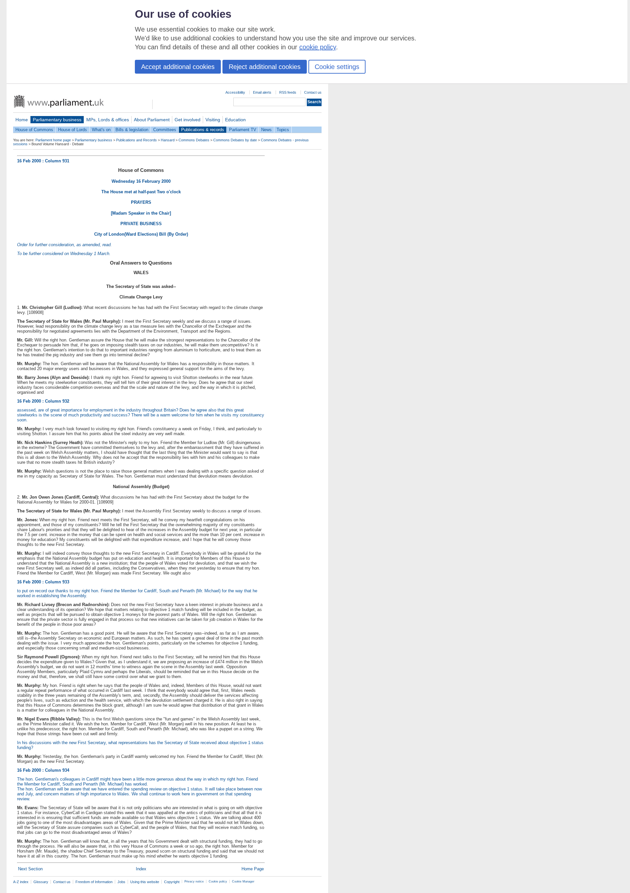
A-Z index (21, 882)
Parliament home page (53, 140)
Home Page (253, 868)
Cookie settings (337, 66)
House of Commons (34, 129)
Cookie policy (218, 881)
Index (141, 868)
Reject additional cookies (265, 66)
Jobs (121, 882)
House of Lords (72, 129)
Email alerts (262, 92)
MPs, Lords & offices (107, 119)
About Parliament (152, 119)
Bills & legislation (132, 129)
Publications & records (202, 129)
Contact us (313, 92)
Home (21, 119)
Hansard (168, 140)
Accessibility (235, 92)
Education (235, 119)
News (266, 129)
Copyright (171, 882)
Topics (283, 129)
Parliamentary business (57, 119)
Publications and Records (136, 140)
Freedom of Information (94, 882)
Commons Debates (193, 140)
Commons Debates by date (235, 140)
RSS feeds (287, 92)
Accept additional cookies (178, 66)
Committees (164, 129)
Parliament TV (242, 129)
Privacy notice (194, 881)
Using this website (144, 882)
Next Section (30, 868)
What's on (101, 129)
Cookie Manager (243, 881)
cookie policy (317, 47)
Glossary (40, 882)
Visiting (212, 119)
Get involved (187, 119)
